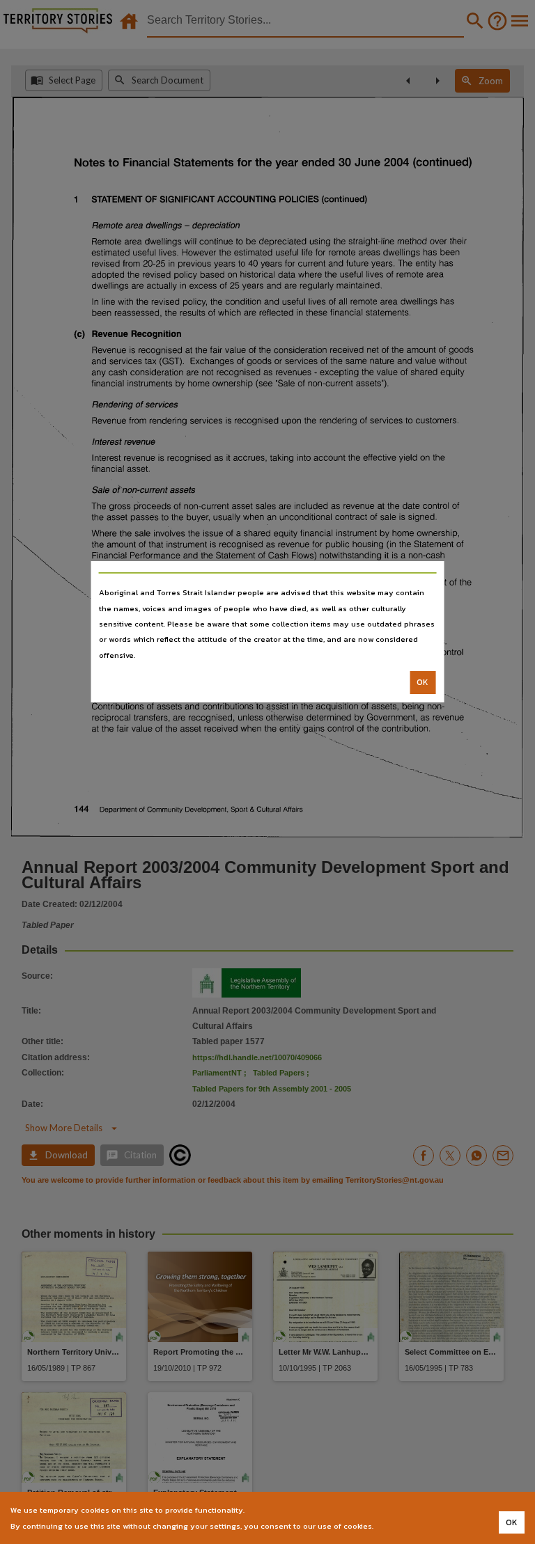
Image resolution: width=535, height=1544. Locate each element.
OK (422, 682)
